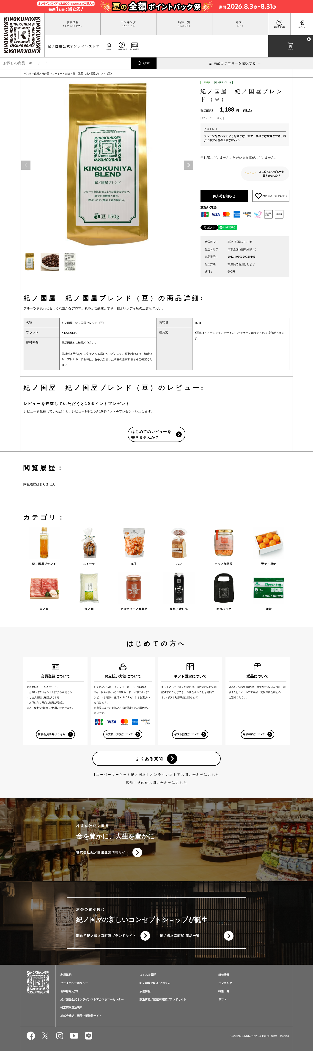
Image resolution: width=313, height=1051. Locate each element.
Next (188, 165)
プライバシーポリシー (74, 983)
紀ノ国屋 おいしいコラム (155, 983)
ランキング (128, 22)
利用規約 (65, 974)
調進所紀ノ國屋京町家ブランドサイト (106, 935)
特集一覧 (184, 22)
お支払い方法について (119, 734)
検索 (146, 63)
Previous (25, 165)
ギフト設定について (186, 734)
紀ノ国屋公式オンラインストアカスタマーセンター (92, 999)
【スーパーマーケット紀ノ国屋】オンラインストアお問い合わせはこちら (155, 774)
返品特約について (254, 734)
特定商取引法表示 (71, 1007)
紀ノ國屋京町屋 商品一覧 (180, 935)
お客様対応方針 (70, 991)
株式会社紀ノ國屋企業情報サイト (102, 852)
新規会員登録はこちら (52, 734)
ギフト (240, 22)
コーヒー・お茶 (61, 73)
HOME (27, 73)
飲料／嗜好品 (41, 73)
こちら (181, 782)
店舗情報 (145, 991)
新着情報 (73, 22)
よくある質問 (149, 758)
